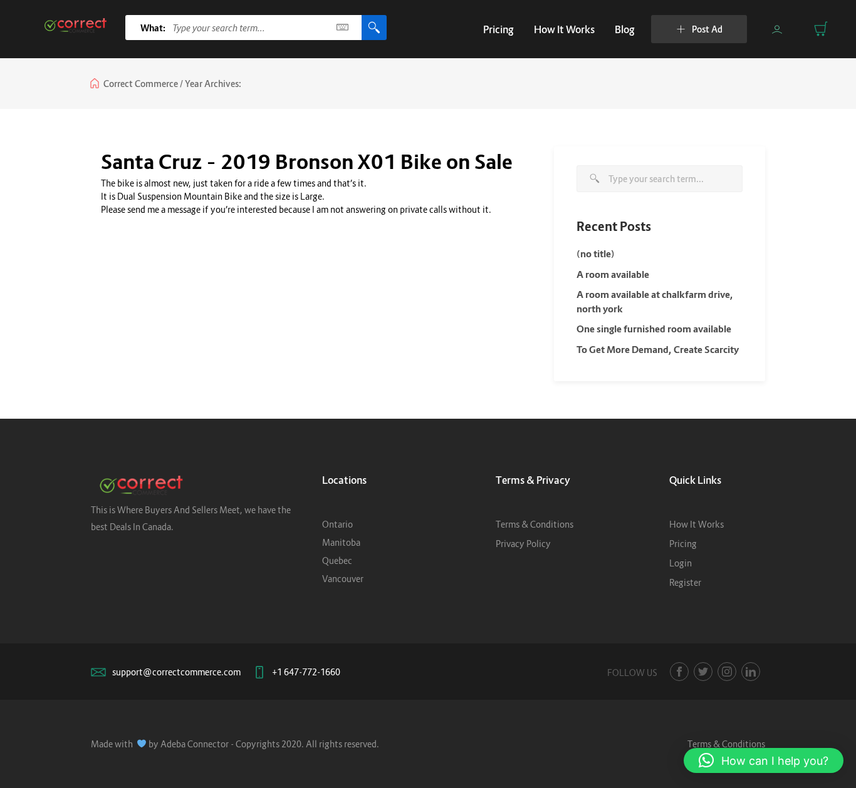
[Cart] (820, 28)
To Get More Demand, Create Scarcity (658, 349)
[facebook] (679, 671)
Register (685, 582)
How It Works (564, 29)
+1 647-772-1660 (306, 672)
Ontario (337, 524)
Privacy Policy (523, 543)
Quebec (337, 560)
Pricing (498, 29)
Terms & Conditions (534, 524)
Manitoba (341, 542)
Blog (625, 29)
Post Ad (707, 29)
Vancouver (342, 578)
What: (153, 28)
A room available (613, 274)
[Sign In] (777, 29)
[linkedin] (750, 671)
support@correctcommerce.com (176, 672)
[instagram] (727, 671)
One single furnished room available (654, 328)
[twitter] (703, 671)
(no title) (596, 253)
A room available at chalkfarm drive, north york (655, 301)
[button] (763, 760)
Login (680, 563)
